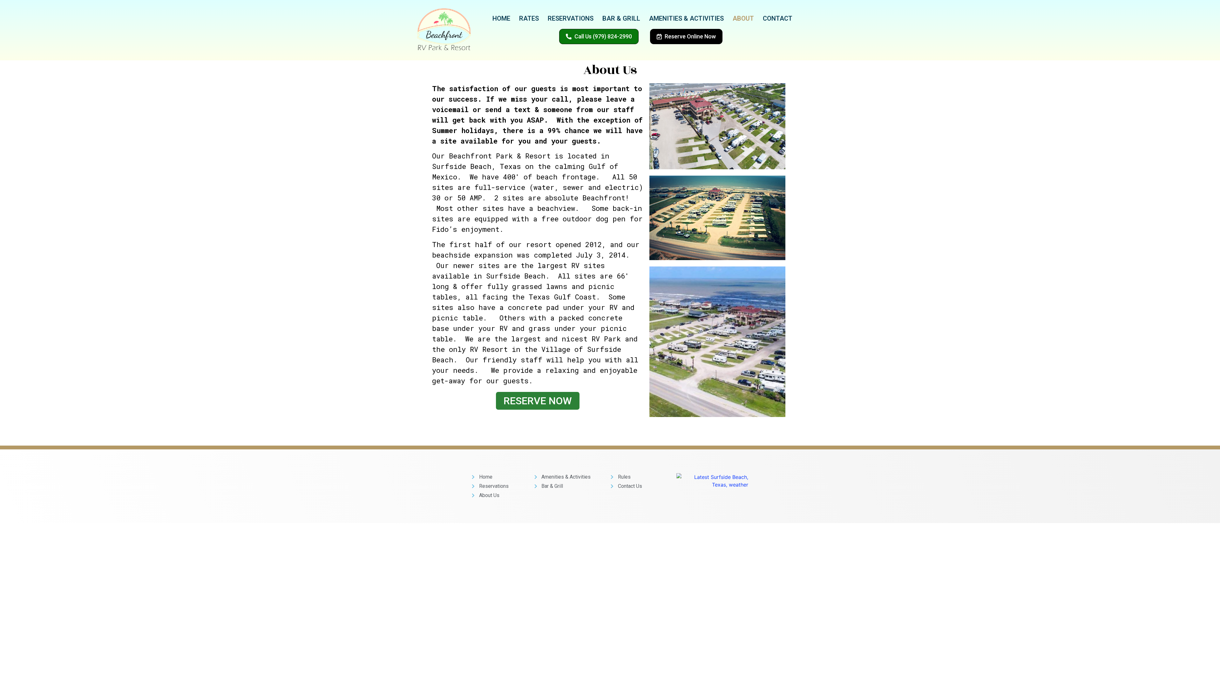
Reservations (570, 18)
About (743, 18)
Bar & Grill (621, 18)
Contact (777, 18)
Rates (529, 18)
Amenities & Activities (686, 18)
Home (501, 18)
